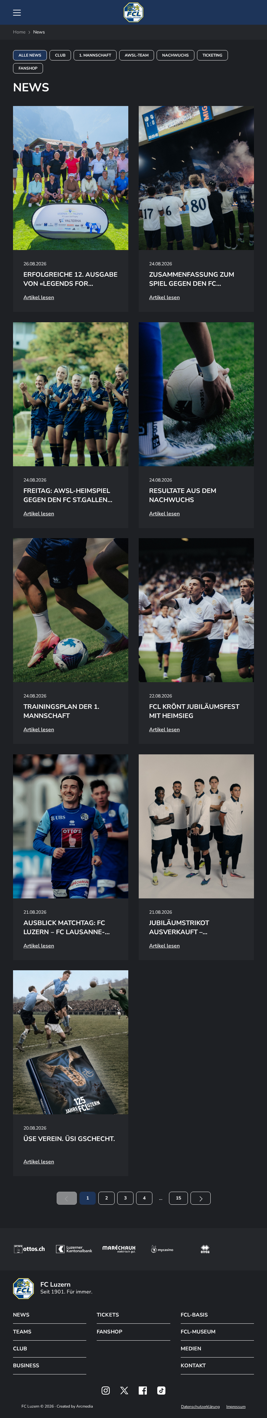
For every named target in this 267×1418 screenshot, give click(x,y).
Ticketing (212, 55)
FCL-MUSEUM (198, 1331)
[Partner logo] (106, 1390)
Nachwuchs (175, 55)
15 (178, 1198)
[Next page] (200, 1198)
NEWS (21, 1315)
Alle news (30, 55)
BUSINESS (26, 1365)
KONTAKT (193, 1365)
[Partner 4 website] (162, 1249)
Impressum (236, 1406)
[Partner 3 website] (119, 1249)
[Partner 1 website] (29, 1249)
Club (60, 55)
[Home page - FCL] (133, 12)
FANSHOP (109, 1331)
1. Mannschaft (95, 55)
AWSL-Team (136, 55)
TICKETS (108, 1315)
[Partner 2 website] (74, 1249)
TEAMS (22, 1331)
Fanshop (28, 68)
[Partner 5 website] (205, 1249)
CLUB (20, 1348)
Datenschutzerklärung (200, 1406)
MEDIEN (191, 1348)
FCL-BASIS (194, 1315)
